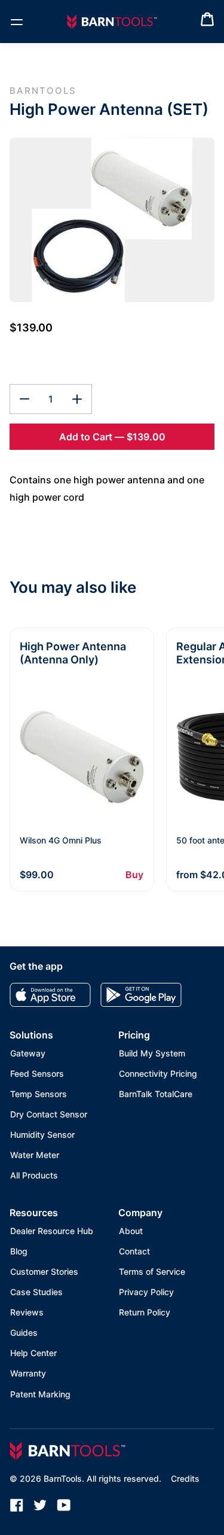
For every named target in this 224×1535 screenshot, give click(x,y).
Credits (185, 1478)
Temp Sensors (38, 1094)
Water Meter (34, 1155)
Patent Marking (40, 1394)
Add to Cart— (112, 437)
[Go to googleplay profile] (141, 995)
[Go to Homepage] (112, 21)
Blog (18, 1251)
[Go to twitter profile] (40, 1505)
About (131, 1231)
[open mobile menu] (16, 21)
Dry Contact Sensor (48, 1114)
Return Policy (144, 1312)
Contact (134, 1251)
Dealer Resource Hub (51, 1231)
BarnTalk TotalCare (155, 1094)
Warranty (28, 1373)
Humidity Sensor (42, 1134)
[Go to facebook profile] (17, 1505)
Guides (24, 1332)
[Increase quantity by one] (77, 399)
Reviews (27, 1312)
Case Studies (36, 1292)
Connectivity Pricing (158, 1073)
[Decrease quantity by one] (24, 399)
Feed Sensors (37, 1073)
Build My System (152, 1053)
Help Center (33, 1353)
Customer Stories (44, 1271)
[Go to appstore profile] (50, 995)
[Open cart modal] (207, 22)
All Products (34, 1175)
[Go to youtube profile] (64, 1505)
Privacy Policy (146, 1292)
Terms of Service (152, 1271)
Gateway (27, 1053)
